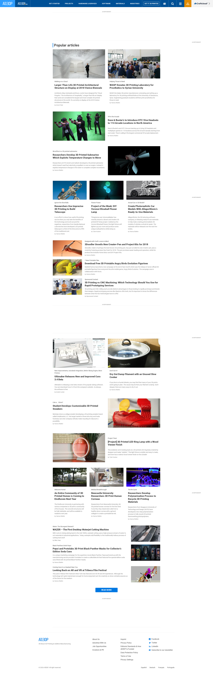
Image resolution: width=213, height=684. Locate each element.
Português (170, 667)
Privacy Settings (127, 660)
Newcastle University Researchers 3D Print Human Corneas (106, 496)
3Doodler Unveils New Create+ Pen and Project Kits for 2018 (116, 244)
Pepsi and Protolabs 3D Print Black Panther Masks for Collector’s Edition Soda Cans (87, 550)
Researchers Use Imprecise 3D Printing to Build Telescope (68, 209)
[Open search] (172, 3)
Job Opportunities (99, 646)
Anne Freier (59, 105)
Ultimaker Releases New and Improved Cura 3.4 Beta (77, 378)
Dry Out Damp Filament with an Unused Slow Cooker (133, 375)
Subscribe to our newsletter (162, 650)
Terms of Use (126, 656)
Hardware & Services (88, 3)
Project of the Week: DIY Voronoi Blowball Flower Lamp (104, 209)
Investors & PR (98, 650)
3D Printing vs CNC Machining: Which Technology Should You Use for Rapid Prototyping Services (121, 284)
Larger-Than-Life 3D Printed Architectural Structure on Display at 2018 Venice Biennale (78, 86)
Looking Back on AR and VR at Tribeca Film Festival (80, 570)
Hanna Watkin (115, 103)
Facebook (155, 639)
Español (144, 667)
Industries (134, 3)
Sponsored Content (92, 296)
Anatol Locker (60, 392)
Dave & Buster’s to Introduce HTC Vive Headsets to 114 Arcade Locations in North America (133, 121)
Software (106, 3)
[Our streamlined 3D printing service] (202, 3)
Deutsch (152, 667)
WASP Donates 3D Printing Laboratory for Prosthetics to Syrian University (132, 86)
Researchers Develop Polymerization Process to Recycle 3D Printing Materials (142, 497)
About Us (96, 639)
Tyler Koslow (97, 231)
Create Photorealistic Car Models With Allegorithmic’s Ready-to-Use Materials (143, 209)
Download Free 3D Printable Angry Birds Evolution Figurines (116, 263)
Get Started (54, 3)
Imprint (123, 639)
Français (161, 667)
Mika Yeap (57, 540)
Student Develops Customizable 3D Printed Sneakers (75, 407)
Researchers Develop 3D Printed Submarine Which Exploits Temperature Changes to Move (77, 156)
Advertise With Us (99, 643)
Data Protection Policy (129, 653)
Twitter (154, 643)
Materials (120, 3)
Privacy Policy (126, 643)
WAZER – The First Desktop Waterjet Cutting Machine (81, 529)
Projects (69, 3)
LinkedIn (155, 646)
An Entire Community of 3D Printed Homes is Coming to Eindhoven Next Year (69, 496)
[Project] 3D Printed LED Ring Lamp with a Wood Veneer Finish (133, 443)
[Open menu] (180, 3)
